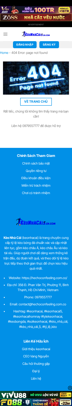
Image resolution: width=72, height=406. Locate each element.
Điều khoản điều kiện (36, 178)
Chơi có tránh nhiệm (36, 193)
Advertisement (36, 24)
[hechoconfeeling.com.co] (36, 34)
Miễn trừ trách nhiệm (36, 185)
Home (4, 53)
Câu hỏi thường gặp (36, 364)
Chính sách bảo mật (36, 163)
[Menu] (5, 34)
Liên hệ (36, 378)
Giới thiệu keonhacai (36, 349)
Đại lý (36, 371)
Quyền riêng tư (36, 171)
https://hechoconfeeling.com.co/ (44, 278)
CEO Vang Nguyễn (36, 356)
